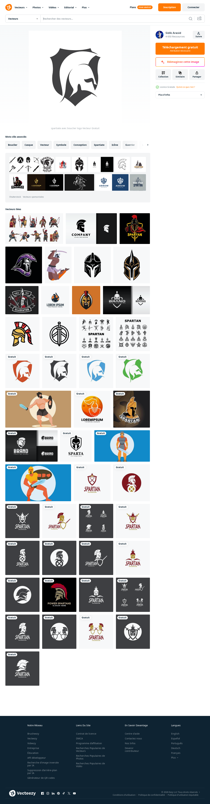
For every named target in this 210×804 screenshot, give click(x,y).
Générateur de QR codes (41, 777)
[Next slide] (145, 145)
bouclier (12, 144)
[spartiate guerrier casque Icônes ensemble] (96, 334)
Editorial (69, 7)
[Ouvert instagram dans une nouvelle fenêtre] (47, 793)
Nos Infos (130, 743)
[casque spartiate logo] (91, 228)
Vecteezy (32, 738)
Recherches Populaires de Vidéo (90, 765)
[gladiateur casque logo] (92, 265)
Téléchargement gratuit (180, 48)
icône (115, 144)
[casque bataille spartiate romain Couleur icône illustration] (22, 334)
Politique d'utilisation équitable (183, 794)
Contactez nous (133, 738)
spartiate (99, 144)
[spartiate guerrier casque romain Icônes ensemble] (133, 334)
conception (80, 144)
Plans (133, 7)
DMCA (79, 738)
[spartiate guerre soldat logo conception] (92, 409)
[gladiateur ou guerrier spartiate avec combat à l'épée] (58, 265)
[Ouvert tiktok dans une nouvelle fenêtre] (63, 793)
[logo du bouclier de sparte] (76, 446)
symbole (61, 144)
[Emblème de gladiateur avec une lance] (22, 300)
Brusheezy (33, 733)
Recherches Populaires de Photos (90, 757)
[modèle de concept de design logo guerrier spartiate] (55, 300)
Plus (84, 7)
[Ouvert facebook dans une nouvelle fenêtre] (42, 793)
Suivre (199, 36)
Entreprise (33, 748)
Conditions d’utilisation (124, 794)
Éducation (33, 752)
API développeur (36, 757)
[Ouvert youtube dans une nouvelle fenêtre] (74, 793)
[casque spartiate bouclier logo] (126, 300)
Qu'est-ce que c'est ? (185, 87)
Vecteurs (20, 7)
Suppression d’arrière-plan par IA (42, 772)
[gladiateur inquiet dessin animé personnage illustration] (38, 409)
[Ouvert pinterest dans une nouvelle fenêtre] (58, 793)
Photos (37, 7)
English (175, 733)
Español (175, 738)
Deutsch (175, 748)
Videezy (31, 743)
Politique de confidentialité (151, 794)
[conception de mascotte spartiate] (23, 265)
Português (177, 743)
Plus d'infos (164, 94)
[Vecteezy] (8, 7)
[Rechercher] (191, 19)
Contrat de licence (86, 733)
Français (175, 752)
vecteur (44, 144)
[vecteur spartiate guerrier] (131, 409)
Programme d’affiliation (89, 743)
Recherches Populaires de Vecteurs (90, 749)
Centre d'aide (132, 733)
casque (29, 144)
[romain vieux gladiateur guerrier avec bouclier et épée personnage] (122, 446)
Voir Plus (138, 182)
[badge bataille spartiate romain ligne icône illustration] (59, 334)
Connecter (193, 7)
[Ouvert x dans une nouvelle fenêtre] (69, 793)
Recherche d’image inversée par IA (43, 764)
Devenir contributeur (132, 749)
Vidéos (52, 7)
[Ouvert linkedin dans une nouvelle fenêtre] (53, 793)
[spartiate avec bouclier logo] (22, 371)
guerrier (130, 144)
